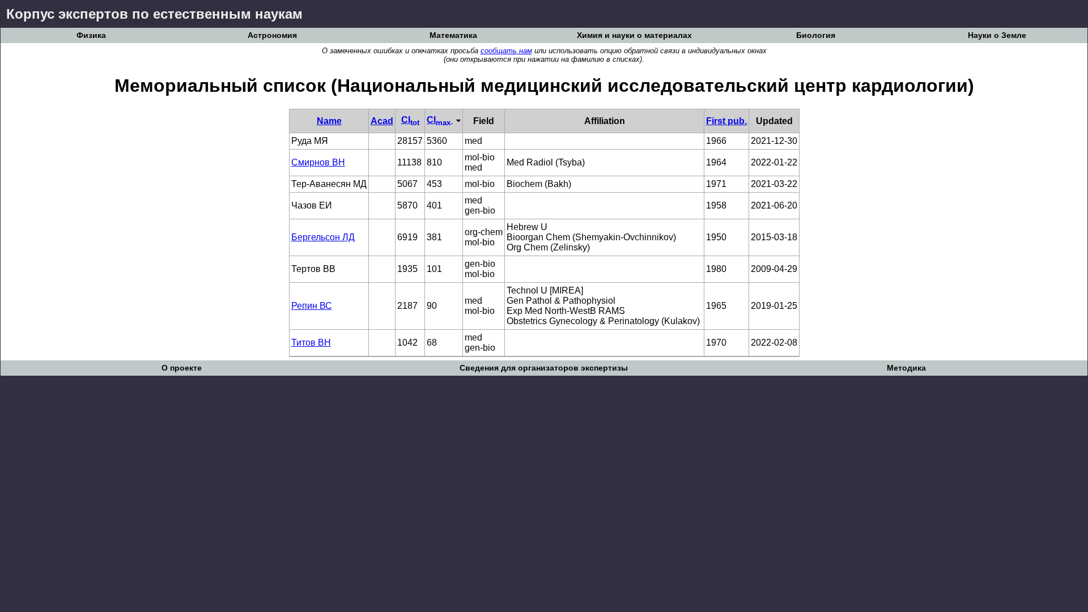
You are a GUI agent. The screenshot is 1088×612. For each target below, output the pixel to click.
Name (329, 121)
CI (410, 120)
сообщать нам (506, 50)
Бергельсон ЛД (323, 237)
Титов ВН (311, 342)
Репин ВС (311, 306)
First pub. (726, 121)
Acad (382, 121)
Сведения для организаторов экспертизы (544, 368)
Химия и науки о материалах (634, 35)
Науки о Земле (997, 35)
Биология (815, 35)
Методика (906, 368)
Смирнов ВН (318, 162)
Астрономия (272, 35)
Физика (91, 35)
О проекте (182, 368)
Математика (453, 35)
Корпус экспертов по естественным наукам (154, 14)
